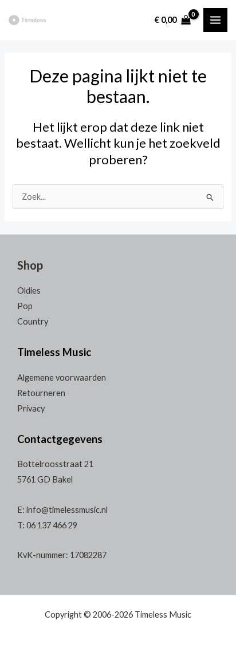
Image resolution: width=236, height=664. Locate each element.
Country (32, 321)
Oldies (29, 290)
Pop (25, 306)
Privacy (31, 408)
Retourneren (41, 393)
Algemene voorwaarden (61, 377)
